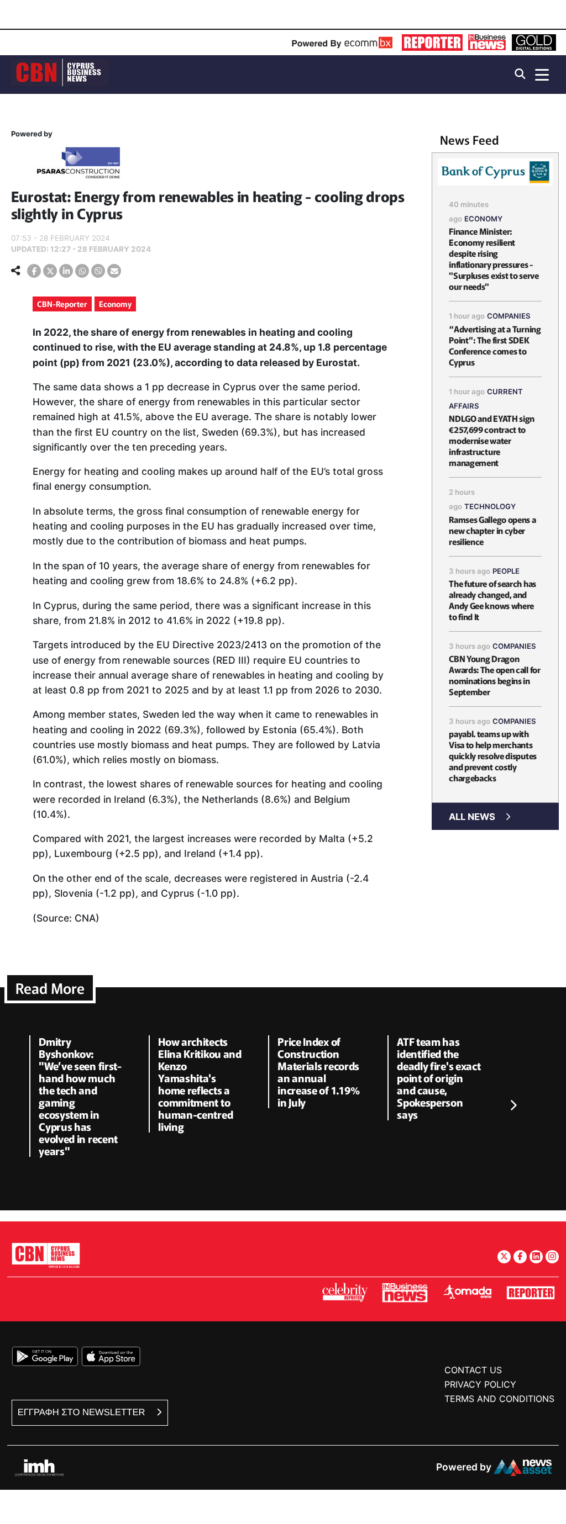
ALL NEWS (472, 816)
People (506, 571)
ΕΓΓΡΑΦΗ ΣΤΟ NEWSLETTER (83, 1412)
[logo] (59, 74)
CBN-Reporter (62, 303)
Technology (490, 506)
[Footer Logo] (46, 1255)
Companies (509, 315)
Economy (115, 303)
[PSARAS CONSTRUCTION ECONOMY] (78, 165)
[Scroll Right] (513, 1105)
